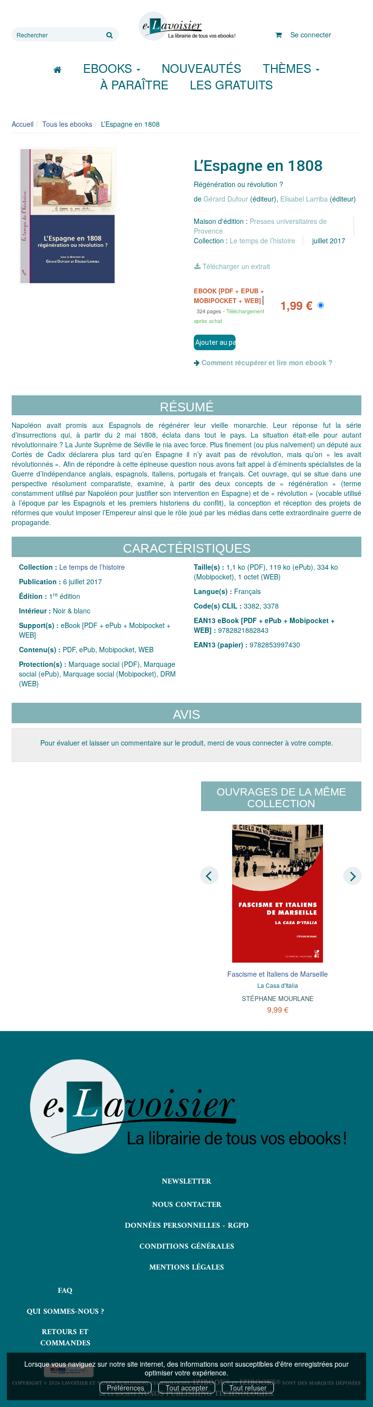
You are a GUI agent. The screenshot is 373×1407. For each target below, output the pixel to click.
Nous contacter (186, 1205)
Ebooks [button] (109, 67)
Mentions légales (186, 1267)
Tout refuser (248, 1387)
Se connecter (310, 34)
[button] (67, 216)
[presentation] (209, 875)
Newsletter (186, 1181)
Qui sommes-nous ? (65, 1312)
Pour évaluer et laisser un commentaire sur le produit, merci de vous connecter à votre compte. (186, 742)
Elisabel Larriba (304, 198)
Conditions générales (186, 1247)
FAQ (65, 1291)
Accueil (23, 124)
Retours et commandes (65, 1337)
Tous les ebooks (67, 124)
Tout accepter (187, 1387)
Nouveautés (201, 67)
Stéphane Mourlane (278, 998)
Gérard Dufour (225, 198)
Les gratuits (231, 84)
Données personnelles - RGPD (187, 1226)
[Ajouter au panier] (215, 342)
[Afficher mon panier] (278, 34)
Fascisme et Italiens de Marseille (277, 974)
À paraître (134, 84)
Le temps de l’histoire (262, 240)
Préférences (125, 1387)
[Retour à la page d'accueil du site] (186, 26)
